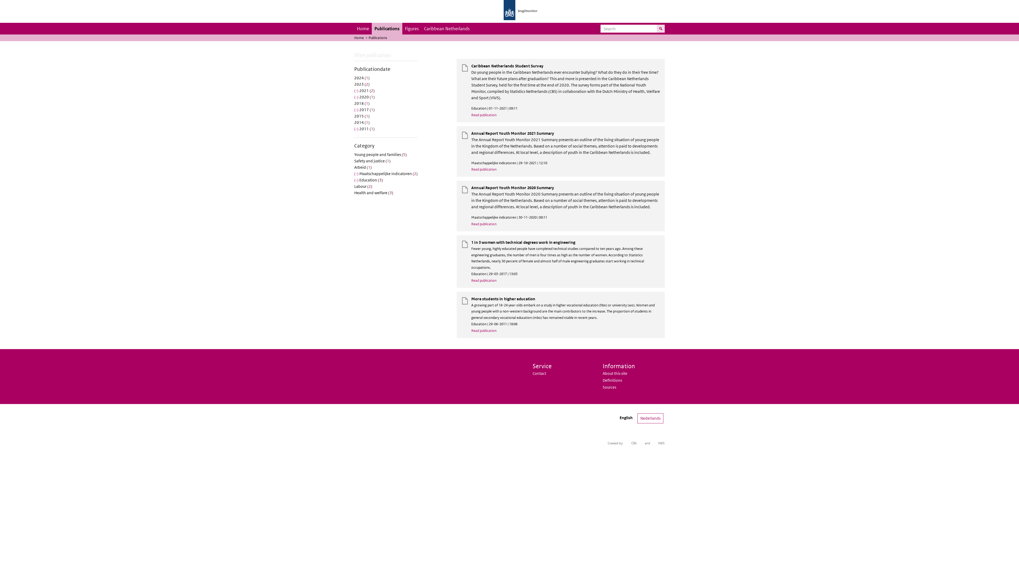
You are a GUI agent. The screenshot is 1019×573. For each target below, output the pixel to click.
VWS (661, 443)
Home (363, 29)
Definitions (612, 380)
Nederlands (650, 418)
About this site (615, 373)
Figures (412, 29)
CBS (634, 443)
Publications (387, 29)
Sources (609, 387)
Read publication (483, 115)
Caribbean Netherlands (447, 29)
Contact (539, 373)
